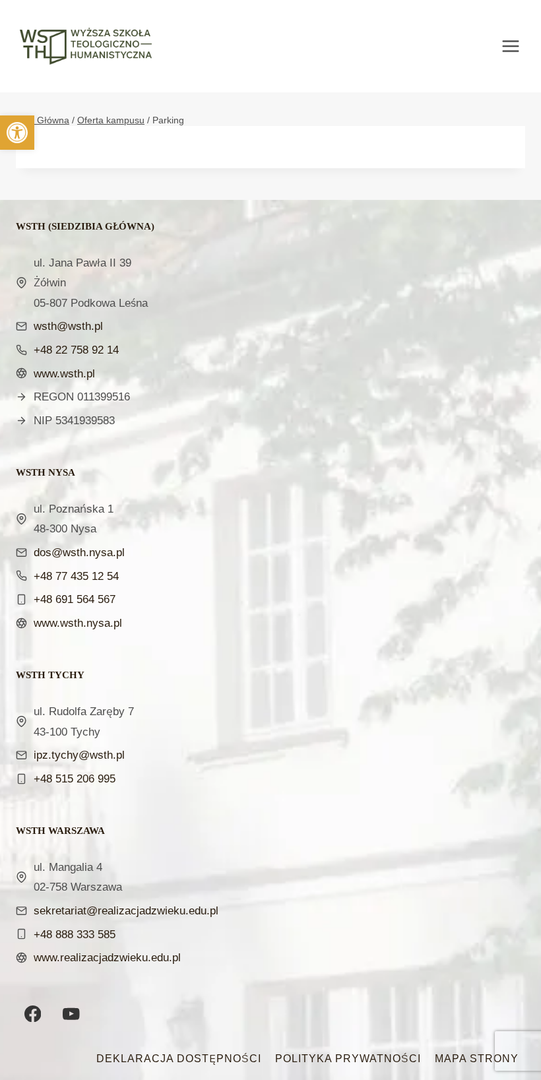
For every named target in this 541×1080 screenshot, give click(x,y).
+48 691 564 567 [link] (74, 599)
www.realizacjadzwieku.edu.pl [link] (107, 957)
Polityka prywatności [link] (348, 1058)
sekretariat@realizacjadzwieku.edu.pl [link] (126, 910)
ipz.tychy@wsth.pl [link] (79, 754)
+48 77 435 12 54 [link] (76, 576)
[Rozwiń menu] (517, 45)
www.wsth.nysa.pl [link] (78, 622)
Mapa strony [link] (477, 1058)
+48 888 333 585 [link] (74, 934)
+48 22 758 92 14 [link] (76, 349)
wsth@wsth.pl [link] (68, 326)
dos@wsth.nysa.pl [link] (79, 552)
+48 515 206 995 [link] (74, 778)
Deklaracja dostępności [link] (178, 1058)
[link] (17, 132)
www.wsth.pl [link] (64, 373)
